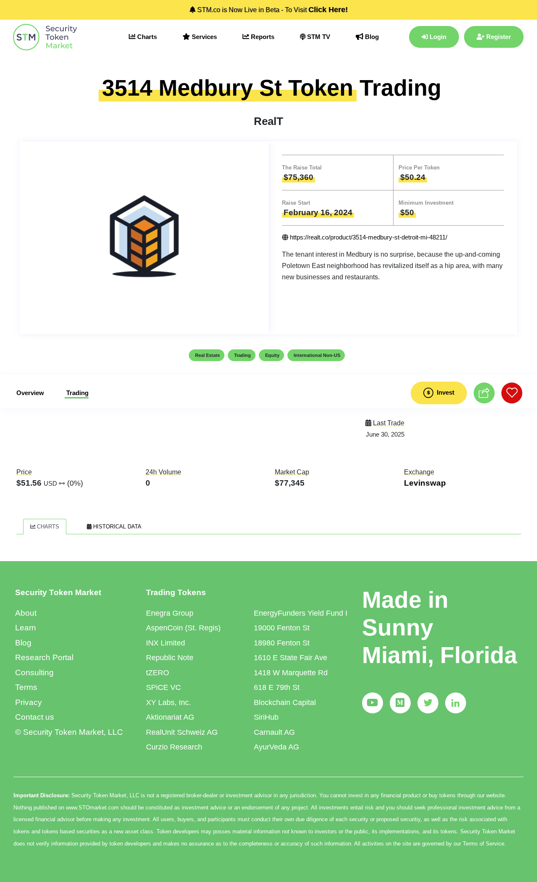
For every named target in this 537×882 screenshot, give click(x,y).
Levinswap (425, 483)
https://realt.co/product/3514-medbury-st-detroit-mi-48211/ (368, 237)
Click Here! (328, 9)
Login (437, 36)
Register (498, 36)
